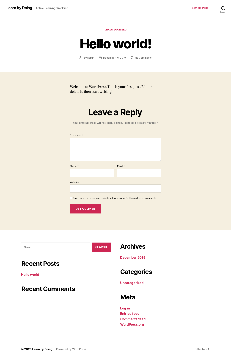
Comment (76, 135)
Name (74, 166)
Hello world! (30, 275)
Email (121, 166)
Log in (125, 308)
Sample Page (200, 7)
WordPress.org (132, 324)
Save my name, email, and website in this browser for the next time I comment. (114, 198)
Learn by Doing (19, 8)
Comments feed (133, 319)
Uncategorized (115, 29)
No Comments (143, 57)
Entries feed (130, 314)
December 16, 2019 (114, 57)
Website (74, 181)
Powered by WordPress (71, 349)
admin (90, 57)
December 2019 (133, 258)
